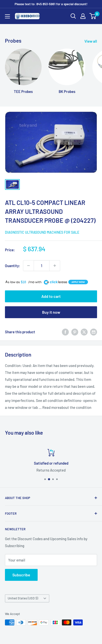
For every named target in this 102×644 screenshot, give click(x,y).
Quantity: (12, 265)
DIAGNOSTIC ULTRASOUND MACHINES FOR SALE (42, 232)
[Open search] (73, 16)
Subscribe (21, 574)
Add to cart (51, 296)
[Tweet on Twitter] (84, 332)
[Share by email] (93, 332)
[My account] (82, 16)
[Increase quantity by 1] (55, 265)
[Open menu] (7, 16)
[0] (93, 16)
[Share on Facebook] (65, 332)
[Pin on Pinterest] (74, 332)
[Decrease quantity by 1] (28, 265)
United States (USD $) (23, 598)
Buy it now (51, 312)
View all (90, 41)
